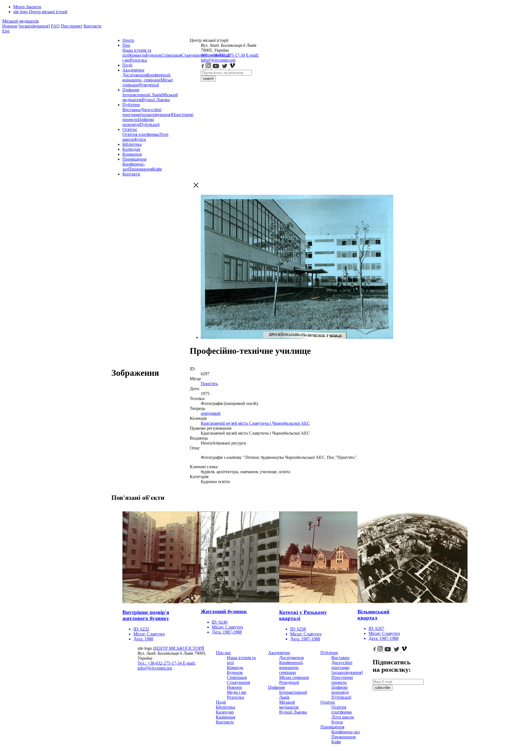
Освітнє (129, 129)
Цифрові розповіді (138, 122)
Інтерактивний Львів (142, 94)
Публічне (131, 104)
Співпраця (171, 55)
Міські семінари (294, 677)
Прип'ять (209, 383)
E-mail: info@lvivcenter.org (230, 57)
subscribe (382, 688)
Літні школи (342, 717)
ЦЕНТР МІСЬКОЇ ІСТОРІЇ (178, 648)
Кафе (157, 169)
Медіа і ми (236, 692)
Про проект (71, 26)
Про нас (223, 652)
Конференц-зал (345, 732)
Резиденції (149, 85)
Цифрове (130, 89)
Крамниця (132, 154)
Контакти (92, 26)
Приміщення (134, 159)
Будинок (153, 55)
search (208, 78)
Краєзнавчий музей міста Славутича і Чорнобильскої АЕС (255, 423)
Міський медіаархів (20, 21)
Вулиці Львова (156, 99)
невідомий (211, 413)
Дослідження (134, 75)
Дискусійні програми (341, 665)
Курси (140, 139)
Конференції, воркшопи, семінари (146, 77)
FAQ (55, 26)
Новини (9, 26)
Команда (137, 55)
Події (127, 65)
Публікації (150, 124)
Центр (128, 40)
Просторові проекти (342, 680)
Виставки (131, 109)
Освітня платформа (140, 134)
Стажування (238, 682)
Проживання (140, 169)
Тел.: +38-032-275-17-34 (223, 55)
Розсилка (138, 60)
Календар (131, 149)
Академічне (133, 70)
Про (126, 45)
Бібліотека (132, 144)
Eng (5, 31)
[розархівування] (34, 26)
